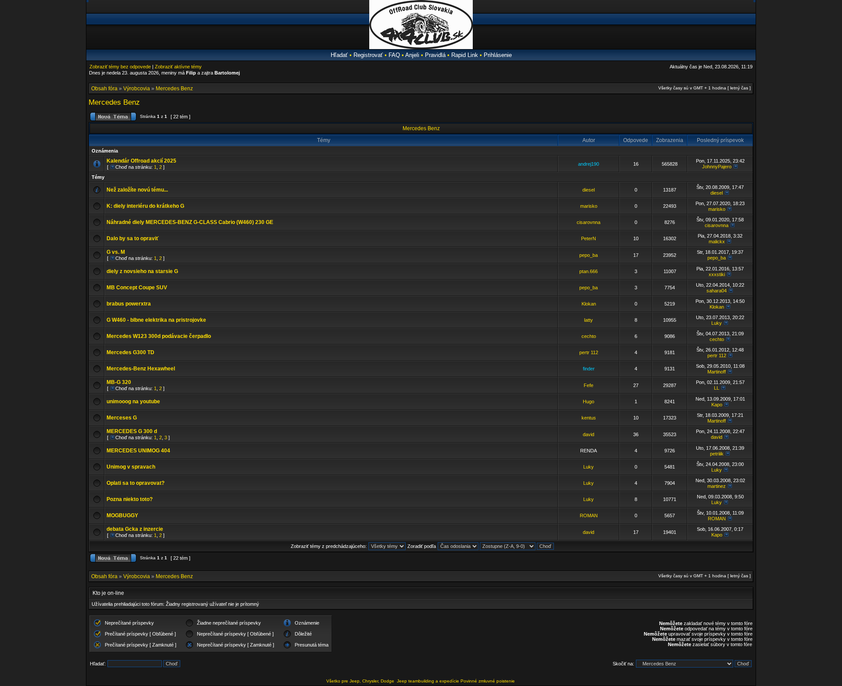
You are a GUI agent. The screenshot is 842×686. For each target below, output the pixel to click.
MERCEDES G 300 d (132, 431)
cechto (589, 336)
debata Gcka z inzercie (135, 529)
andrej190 (588, 164)
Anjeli (412, 55)
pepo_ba (588, 255)
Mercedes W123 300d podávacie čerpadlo (159, 336)
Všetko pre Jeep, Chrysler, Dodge (361, 681)
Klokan (589, 303)
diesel (588, 189)
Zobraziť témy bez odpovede (120, 66)
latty (588, 320)
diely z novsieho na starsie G (142, 271)
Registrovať (368, 55)
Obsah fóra (104, 88)
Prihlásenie (498, 55)
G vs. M (116, 252)
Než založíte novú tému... (137, 190)
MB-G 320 (119, 382)
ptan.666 (588, 271)
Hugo (588, 401)
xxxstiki (717, 274)
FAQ (394, 55)
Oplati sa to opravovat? (135, 483)
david (588, 434)
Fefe (588, 385)
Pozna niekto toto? (130, 499)
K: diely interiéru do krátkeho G (145, 206)
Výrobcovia (136, 88)
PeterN (588, 238)
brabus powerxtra (129, 304)
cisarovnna (588, 222)
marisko (588, 206)
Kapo (716, 404)
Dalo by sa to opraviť (133, 238)
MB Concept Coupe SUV (137, 287)
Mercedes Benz (174, 88)
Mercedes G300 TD (130, 352)
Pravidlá (435, 55)
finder (589, 368)
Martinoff (716, 371)
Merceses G (122, 418)
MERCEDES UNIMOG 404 (138, 451)
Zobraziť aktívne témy (178, 66)
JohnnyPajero (716, 166)
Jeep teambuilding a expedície (428, 681)
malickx (717, 241)
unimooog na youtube (133, 401)
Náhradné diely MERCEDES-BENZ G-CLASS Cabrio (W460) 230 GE (190, 222)
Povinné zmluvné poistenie (487, 681)
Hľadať (339, 55)
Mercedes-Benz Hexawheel (141, 369)
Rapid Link (464, 55)
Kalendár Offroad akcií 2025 (141, 161)
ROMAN (589, 515)
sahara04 (716, 290)
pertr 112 (588, 352)
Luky (716, 323)
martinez (716, 486)
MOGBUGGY (122, 515)
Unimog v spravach (131, 467)
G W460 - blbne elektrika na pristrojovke (156, 320)
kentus (589, 417)
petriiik (717, 453)
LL (716, 388)
